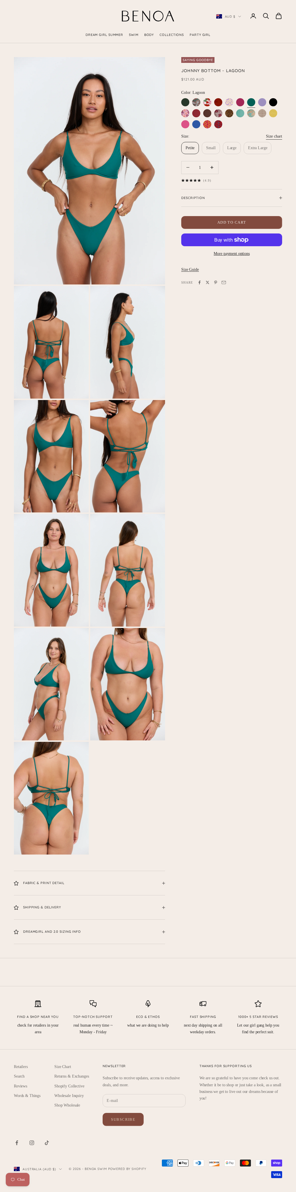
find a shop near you (38, 1017)
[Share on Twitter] (207, 282)
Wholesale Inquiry (69, 1096)
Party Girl (200, 35)
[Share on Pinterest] (215, 282)
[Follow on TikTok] (47, 1143)
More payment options (231, 253)
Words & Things (27, 1096)
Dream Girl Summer (104, 35)
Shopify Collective (69, 1086)
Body (149, 35)
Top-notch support (92, 1017)
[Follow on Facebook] (17, 1143)
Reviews (20, 1086)
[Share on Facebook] (199, 282)
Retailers (21, 1067)
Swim (133, 35)
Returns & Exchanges (71, 1076)
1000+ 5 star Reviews (258, 1017)
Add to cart (231, 222)
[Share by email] (223, 282)
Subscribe (123, 1119)
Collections (172, 35)
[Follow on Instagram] (32, 1143)
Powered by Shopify (127, 1169)
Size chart (274, 136)
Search (19, 1076)
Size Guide (190, 269)
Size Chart (62, 1067)
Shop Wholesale (67, 1105)
